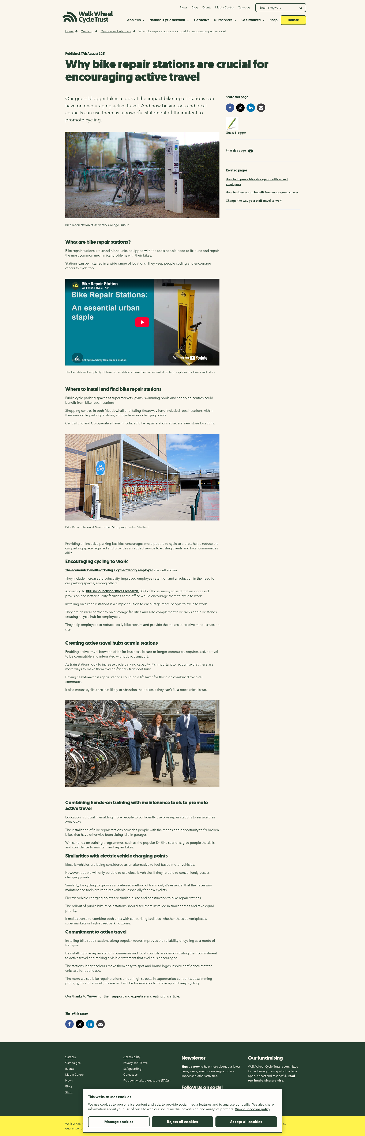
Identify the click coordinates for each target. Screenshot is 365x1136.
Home (69, 31)
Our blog (87, 31)
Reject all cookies (182, 1121)
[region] (182, 1112)
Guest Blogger (236, 133)
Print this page (236, 150)
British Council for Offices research (112, 591)
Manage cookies (118, 1121)
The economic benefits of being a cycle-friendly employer (109, 570)
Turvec (92, 996)
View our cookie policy (252, 1109)
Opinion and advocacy (116, 31)
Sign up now (190, 1066)
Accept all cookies (246, 1121)
